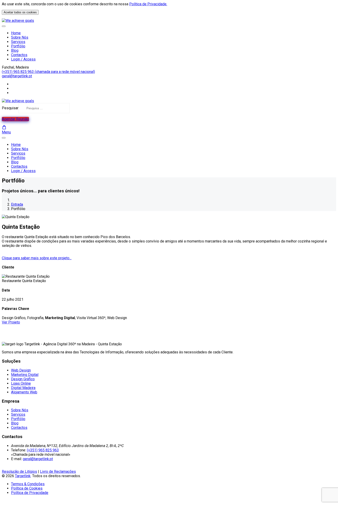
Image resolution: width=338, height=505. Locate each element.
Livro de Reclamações (58, 471)
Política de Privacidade (29, 493)
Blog (14, 50)
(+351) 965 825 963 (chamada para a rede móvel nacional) (48, 71)
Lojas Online (21, 383)
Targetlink (23, 476)
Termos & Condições (28, 484)
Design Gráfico (23, 379)
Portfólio (18, 46)
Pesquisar (10, 108)
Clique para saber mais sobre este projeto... (37, 258)
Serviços (18, 42)
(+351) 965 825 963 (43, 450)
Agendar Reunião (15, 119)
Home (16, 33)
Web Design (21, 370)
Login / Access (23, 59)
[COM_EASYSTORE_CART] (4, 127)
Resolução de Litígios (19, 471)
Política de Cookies (27, 488)
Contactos (19, 55)
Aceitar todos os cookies (20, 12)
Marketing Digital (24, 374)
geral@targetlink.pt (17, 76)
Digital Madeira (23, 388)
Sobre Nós (19, 37)
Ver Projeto (11, 322)
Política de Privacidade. (148, 4)
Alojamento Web (24, 392)
